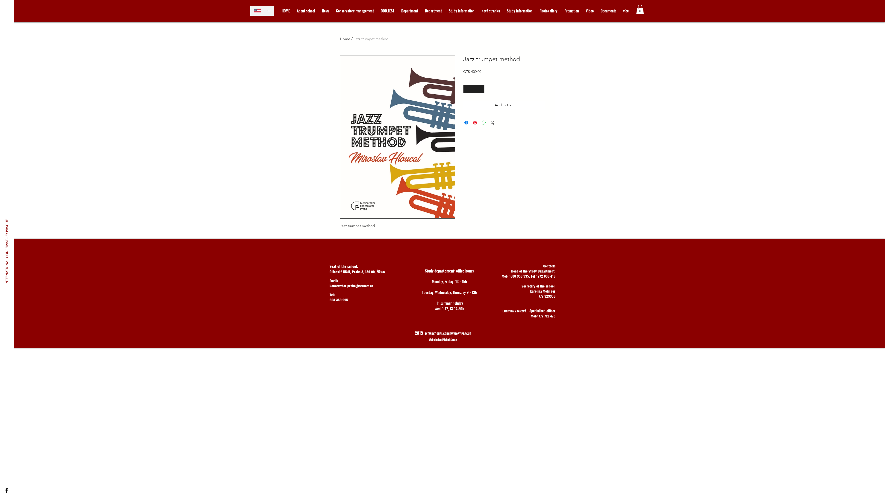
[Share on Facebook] (466, 122)
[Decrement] (467, 89)
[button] (640, 9)
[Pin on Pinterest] (475, 122)
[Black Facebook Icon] (6, 490)
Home (345, 39)
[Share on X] (492, 122)
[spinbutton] (474, 89)
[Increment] (481, 89)
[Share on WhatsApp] (484, 122)
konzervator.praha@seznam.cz (351, 285)
